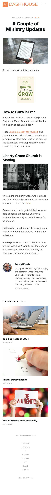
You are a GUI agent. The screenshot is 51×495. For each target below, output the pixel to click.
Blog (37, 18)
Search (25, 466)
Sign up (25, 470)
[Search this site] (42, 4)
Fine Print (25, 458)
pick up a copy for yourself (24, 132)
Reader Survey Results (15, 379)
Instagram (26, 447)
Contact (25, 455)
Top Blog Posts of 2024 (16, 339)
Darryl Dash (22, 264)
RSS (25, 462)
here (28, 203)
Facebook (26, 443)
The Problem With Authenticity (20, 420)
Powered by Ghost (25, 478)
